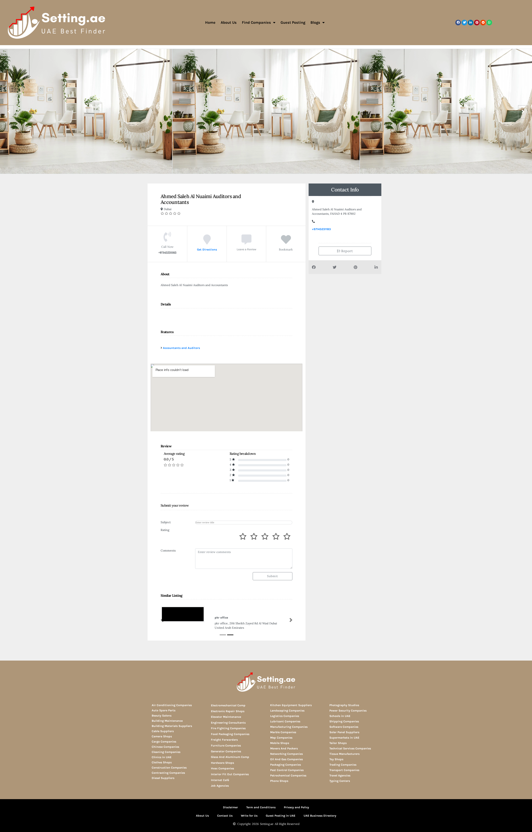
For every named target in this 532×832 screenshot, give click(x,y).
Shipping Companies (344, 721)
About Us (229, 22)
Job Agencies (220, 785)
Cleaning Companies (166, 752)
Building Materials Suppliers (172, 726)
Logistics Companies (284, 716)
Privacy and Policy (296, 807)
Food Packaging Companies (230, 734)
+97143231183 (321, 229)
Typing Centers (339, 781)
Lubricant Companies (285, 721)
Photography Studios (344, 705)
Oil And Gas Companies (286, 759)
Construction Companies (169, 767)
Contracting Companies (168, 773)
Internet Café (220, 780)
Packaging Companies (285, 764)
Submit (272, 576)
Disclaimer (230, 807)
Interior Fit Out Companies (230, 774)
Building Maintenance (167, 721)
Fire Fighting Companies (228, 728)
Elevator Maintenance (226, 717)
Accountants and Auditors (181, 348)
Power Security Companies (348, 710)
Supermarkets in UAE (344, 737)
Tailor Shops (338, 743)
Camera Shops (162, 736)
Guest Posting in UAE (280, 815)
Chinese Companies (165, 747)
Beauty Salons (161, 715)
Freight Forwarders (224, 739)
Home (210, 22)
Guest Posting (293, 22)
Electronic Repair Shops (227, 711)
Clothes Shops (162, 762)
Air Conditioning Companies (172, 705)
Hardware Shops (222, 763)
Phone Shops (279, 781)
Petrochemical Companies (288, 775)
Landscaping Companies (287, 710)
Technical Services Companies (350, 748)
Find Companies (256, 22)
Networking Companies (286, 754)
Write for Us (249, 815)
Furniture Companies (226, 745)
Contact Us (225, 815)
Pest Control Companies (287, 770)
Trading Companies (342, 764)
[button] (458, 22)
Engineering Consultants (228, 722)
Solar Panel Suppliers (344, 732)
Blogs (315, 22)
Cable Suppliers (163, 731)
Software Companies (343, 727)
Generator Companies (226, 751)
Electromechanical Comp (228, 705)
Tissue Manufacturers (344, 754)
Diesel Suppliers (163, 778)
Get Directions (207, 249)
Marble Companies (283, 732)
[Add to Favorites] (286, 242)
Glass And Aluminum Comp (230, 757)
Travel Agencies (339, 775)
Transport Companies (344, 770)
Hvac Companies (222, 768)
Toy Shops (336, 759)
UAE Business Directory (320, 815)
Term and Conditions (261, 807)
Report (346, 251)
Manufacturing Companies (289, 727)
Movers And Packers (284, 748)
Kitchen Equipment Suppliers (291, 705)
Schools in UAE (339, 716)
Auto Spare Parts (163, 710)
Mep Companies (281, 737)
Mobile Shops (279, 743)
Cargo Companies (164, 741)
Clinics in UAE (161, 757)
